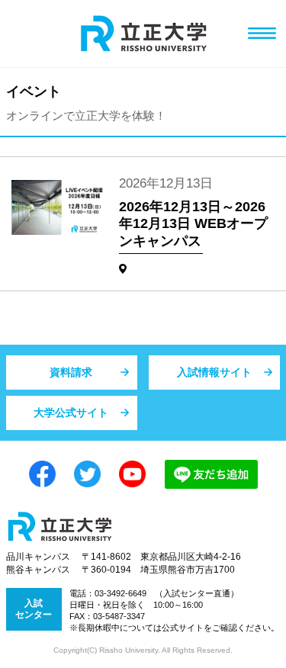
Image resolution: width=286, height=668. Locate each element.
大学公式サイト (71, 412)
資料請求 (71, 372)
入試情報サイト (214, 372)
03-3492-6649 (120, 593)
